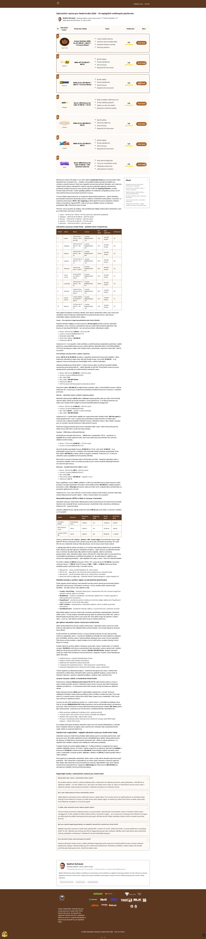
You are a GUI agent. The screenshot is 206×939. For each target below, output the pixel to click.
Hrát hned (141, 43)
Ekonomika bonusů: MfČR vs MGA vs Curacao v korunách (135, 189)
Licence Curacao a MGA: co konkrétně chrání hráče (135, 200)
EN (105, 937)
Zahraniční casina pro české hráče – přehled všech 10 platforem (135, 185)
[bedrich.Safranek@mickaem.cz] (116, 18)
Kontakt (147, 4)
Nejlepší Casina (138, 4)
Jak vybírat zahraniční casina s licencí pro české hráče (136, 196)
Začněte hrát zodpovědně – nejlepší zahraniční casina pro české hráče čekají (136, 204)
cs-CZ (101, 937)
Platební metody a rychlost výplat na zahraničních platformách (135, 192)
